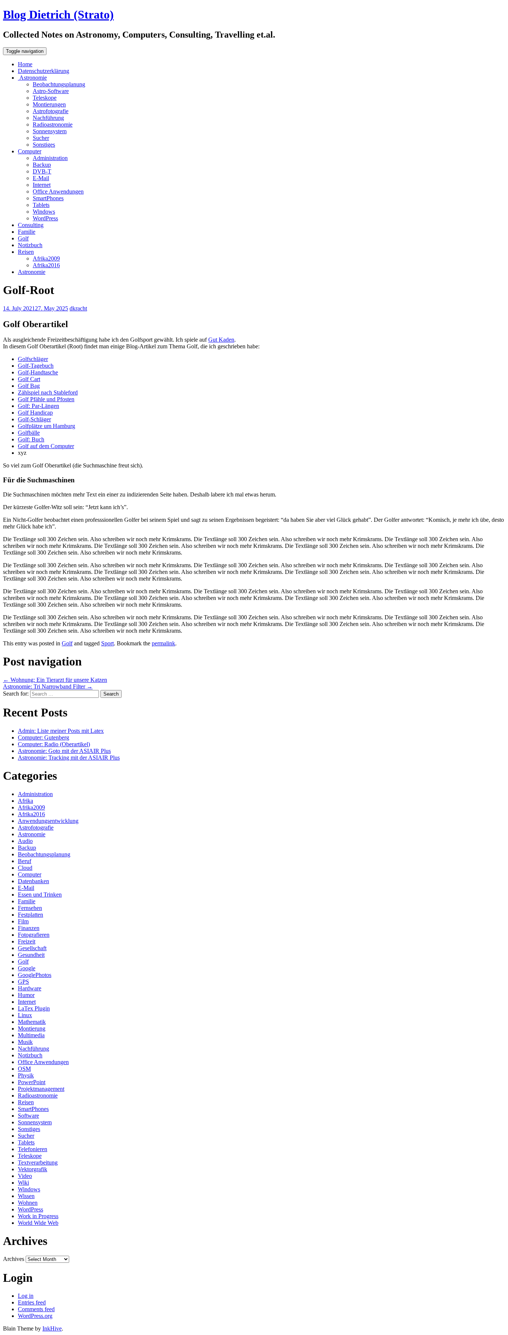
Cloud (25, 868)
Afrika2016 (46, 265)
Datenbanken (33, 881)
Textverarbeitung (38, 1162)
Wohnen (28, 1203)
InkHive (52, 1328)
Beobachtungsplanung (59, 84)
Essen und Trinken (40, 894)
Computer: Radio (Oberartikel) (54, 744)
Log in (25, 1296)
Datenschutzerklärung (43, 71)
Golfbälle (29, 432)
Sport (107, 643)
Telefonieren (32, 1149)
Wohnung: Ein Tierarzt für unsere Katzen (55, 680)
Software (28, 1115)
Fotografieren (33, 935)
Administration (50, 158)
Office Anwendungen (58, 191)
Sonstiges (44, 144)
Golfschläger (33, 359)
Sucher (41, 138)
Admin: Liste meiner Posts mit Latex (61, 731)
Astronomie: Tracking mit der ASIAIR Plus (69, 757)
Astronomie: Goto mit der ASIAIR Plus (64, 751)
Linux (25, 1015)
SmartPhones (48, 198)
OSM (24, 1069)
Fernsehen (30, 908)
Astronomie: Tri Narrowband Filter (48, 686)
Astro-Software (51, 91)
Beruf (24, 861)
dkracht (78, 308)
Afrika (25, 801)
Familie (26, 232)
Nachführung (48, 118)
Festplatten (30, 914)
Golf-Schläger (34, 419)
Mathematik (32, 1022)
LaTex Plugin (34, 1008)
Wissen (26, 1196)
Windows (44, 211)
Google (26, 968)
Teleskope (45, 98)
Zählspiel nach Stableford (48, 392)
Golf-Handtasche (38, 372)
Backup (42, 165)
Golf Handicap (35, 412)
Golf (23, 238)
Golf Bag (29, 386)
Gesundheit (31, 955)
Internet (42, 185)
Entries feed (32, 1302)
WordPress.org (35, 1316)
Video (25, 1176)
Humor (26, 995)
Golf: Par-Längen (38, 406)
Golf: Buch (31, 439)
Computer (29, 151)
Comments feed (36, 1309)
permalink (163, 643)
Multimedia (31, 1035)
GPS (23, 981)
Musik (25, 1042)
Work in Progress (38, 1216)
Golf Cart (29, 379)
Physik (26, 1075)
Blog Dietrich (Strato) (58, 14)
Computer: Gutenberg (43, 737)
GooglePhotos (34, 975)
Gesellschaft (32, 948)
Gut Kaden (221, 339)
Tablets (41, 205)
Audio (25, 841)
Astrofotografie (50, 111)
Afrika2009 (46, 258)
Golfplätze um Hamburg (46, 426)
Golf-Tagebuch (36, 366)
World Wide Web (38, 1223)
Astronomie (32, 77)
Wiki (23, 1182)
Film (23, 921)
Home (25, 64)
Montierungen (49, 104)
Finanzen (28, 928)
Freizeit (26, 941)
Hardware (29, 988)
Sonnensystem (50, 131)
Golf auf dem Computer (46, 446)
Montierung (31, 1028)
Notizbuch (30, 245)
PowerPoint (31, 1082)
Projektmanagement (41, 1089)
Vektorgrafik (32, 1169)
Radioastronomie (53, 124)
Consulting (31, 225)
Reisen (26, 252)
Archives (13, 1259)
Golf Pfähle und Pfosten (46, 399)
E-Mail (41, 178)
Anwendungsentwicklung (48, 821)
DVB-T (42, 171)
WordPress (45, 218)
